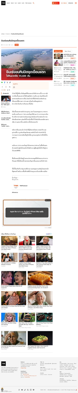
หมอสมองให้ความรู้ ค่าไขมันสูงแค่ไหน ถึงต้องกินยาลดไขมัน (70, 62)
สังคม (75, 363)
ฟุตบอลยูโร (62, 376)
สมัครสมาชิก (70, 3)
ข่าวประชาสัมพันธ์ (68, 369)
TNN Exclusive (70, 363)
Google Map (23, 368)
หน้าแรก (2, 34)
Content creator (43, 374)
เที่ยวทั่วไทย (68, 380)
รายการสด (42, 363)
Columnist (50, 374)
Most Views (58, 51)
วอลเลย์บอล (70, 375)
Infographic (69, 368)
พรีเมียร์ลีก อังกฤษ (63, 375)
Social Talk (71, 365)
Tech (72, 85)
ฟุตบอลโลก (67, 376)
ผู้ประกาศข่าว (54, 363)
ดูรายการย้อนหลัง (48, 363)
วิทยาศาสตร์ (66, 365)
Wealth (45, 369)
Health (48, 369)
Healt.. (72, 65)
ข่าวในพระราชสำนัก (63, 363)
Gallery (73, 369)
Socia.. (72, 78)
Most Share (68, 51)
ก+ (10, 87)
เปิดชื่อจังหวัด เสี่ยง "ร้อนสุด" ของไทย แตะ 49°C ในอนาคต (70, 68)
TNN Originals (43, 370)
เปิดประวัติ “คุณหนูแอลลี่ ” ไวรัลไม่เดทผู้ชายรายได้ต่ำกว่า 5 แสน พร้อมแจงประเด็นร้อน (70, 75)
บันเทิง (66, 366)
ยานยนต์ (73, 366)
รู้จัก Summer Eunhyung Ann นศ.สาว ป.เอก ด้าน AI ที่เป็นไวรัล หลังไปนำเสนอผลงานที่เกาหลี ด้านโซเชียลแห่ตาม (70, 82)
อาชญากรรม (62, 366)
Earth (72, 72)
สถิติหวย (65, 382)
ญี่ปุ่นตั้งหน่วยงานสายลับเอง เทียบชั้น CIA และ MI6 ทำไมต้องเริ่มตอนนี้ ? (5, 112)
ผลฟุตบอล (62, 373)
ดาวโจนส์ (74, 368)
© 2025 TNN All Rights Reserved (68, 390)
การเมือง (61, 365)
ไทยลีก (71, 376)
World (8, 34)
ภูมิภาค (69, 366)
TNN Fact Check (63, 368)
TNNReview (74, 380)
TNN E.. (73, 58)
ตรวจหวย (61, 382)
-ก (2, 87)
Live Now (57, 3)
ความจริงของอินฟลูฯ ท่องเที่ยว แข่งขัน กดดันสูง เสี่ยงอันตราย (6, 118)
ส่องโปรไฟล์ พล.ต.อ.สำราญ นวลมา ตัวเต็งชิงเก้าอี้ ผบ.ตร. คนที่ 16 (70, 55)
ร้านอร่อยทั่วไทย (63, 380)
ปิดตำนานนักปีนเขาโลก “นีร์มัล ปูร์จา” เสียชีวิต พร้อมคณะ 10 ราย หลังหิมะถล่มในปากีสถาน (5, 103)
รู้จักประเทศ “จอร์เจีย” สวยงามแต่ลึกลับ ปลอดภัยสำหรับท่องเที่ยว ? (5, 125)
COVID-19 (62, 369)
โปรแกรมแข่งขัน (67, 373)
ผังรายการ (42, 365)
